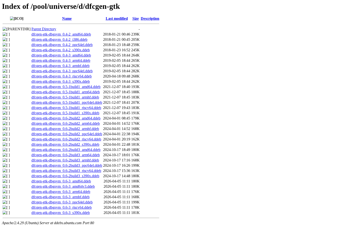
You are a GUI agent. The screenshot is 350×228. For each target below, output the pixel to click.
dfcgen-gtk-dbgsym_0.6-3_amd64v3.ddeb (63, 186)
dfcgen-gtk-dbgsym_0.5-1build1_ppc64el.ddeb (66, 102)
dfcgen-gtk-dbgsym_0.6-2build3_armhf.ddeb (65, 160)
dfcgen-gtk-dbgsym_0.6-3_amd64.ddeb (61, 181)
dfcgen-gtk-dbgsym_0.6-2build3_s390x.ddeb (65, 176)
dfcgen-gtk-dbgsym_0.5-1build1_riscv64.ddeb (66, 108)
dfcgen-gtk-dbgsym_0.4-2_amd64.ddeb (61, 34)
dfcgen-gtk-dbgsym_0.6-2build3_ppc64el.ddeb (66, 165)
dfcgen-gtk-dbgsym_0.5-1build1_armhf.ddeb (65, 97)
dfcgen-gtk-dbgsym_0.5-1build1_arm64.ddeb (65, 92)
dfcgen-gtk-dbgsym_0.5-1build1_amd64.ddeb (65, 87)
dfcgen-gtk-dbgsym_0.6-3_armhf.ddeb (60, 197)
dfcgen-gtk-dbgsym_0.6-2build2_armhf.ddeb (65, 129)
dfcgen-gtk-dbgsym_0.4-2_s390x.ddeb (60, 50)
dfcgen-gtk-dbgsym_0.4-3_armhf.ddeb (60, 66)
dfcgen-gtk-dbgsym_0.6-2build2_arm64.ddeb (65, 123)
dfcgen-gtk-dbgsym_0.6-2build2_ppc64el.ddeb (66, 134)
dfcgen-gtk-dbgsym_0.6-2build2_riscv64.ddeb (66, 139)
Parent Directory (43, 29)
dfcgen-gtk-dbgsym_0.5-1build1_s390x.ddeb (65, 113)
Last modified (117, 18)
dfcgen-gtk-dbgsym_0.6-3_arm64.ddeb (60, 192)
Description (150, 18)
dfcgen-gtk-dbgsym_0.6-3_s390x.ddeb (60, 213)
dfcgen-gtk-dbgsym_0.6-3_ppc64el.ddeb (62, 202)
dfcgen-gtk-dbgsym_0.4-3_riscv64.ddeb (61, 76)
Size (135, 18)
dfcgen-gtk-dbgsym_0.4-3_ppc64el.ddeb (62, 71)
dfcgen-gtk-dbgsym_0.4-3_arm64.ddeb (60, 60)
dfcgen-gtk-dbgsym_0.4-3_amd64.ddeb (61, 55)
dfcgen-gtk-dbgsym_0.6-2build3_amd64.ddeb (65, 150)
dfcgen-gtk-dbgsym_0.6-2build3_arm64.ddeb (65, 155)
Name (67, 18)
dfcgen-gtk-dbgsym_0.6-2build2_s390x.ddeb (65, 144)
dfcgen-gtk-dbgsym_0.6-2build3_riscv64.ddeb (66, 171)
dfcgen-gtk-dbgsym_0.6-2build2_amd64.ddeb (65, 118)
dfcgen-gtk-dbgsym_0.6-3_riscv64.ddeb (61, 207)
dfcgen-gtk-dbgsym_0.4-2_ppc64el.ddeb (62, 45)
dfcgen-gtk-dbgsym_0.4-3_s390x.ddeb (60, 81)
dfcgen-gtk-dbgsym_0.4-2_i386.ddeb (59, 39)
